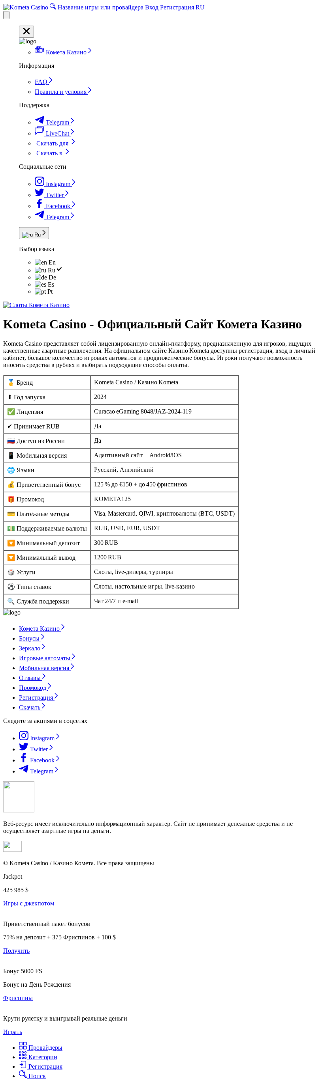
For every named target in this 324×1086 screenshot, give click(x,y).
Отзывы (30, 677)
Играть (12, 1031)
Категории (42, 1057)
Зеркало (30, 648)
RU (200, 7)
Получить (16, 950)
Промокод (33, 687)
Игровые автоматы (45, 658)
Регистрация (178, 7)
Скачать (30, 707)
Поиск (36, 1076)
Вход (152, 7)
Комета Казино (40, 628)
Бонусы (30, 638)
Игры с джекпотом (28, 903)
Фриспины (18, 998)
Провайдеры (44, 1047)
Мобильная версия (45, 668)
